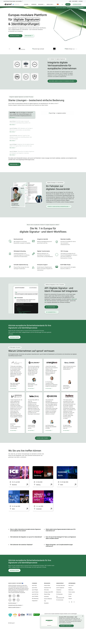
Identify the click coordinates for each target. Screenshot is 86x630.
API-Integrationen (50, 306)
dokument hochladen (65, 625)
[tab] (21, 115)
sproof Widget (35, 589)
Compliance (58, 589)
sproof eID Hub (35, 594)
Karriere (70, 594)
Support (70, 598)
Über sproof (70, 585)
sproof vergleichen (60, 587)
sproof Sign (34, 585)
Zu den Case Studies (42, 438)
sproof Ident (34, 587)
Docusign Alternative (60, 585)
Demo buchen (28, 35)
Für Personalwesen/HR (60, 597)
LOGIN (70, 1)
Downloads (46, 596)
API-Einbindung (35, 598)
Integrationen (34, 600)
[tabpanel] (57, 113)
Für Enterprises (59, 594)
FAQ (45, 600)
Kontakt (68, 4)
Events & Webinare (48, 598)
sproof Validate (35, 596)
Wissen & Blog (47, 594)
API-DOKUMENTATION (51, 312)
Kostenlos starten (14, 35)
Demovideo (46, 589)
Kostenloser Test (47, 587)
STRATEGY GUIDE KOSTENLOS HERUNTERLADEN (58, 206)
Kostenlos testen (77, 4)
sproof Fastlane (35, 592)
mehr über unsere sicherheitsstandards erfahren (61, 81)
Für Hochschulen (59, 599)
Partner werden (71, 592)
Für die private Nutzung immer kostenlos (75, 7)
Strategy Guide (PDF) (48, 592)
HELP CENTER (74, 1)
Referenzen (33, 4)
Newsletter (46, 603)
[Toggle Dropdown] (29, 4)
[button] (59, 4)
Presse (69, 596)
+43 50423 (80, 1)
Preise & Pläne (47, 585)
